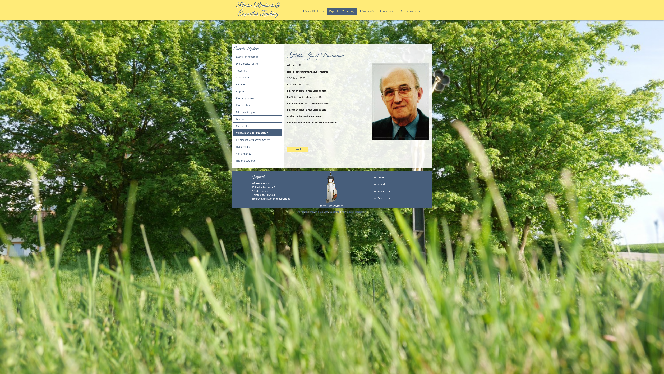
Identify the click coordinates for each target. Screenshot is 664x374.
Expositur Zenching (341, 11)
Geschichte (242, 77)
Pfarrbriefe (367, 11)
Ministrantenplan (246, 112)
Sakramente (387, 11)
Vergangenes (243, 153)
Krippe (240, 91)
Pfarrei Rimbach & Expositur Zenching (257, 10)
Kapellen (241, 84)
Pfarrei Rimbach (313, 11)
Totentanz (242, 70)
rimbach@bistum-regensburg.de (271, 198)
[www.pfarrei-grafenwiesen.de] (331, 202)
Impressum (382, 191)
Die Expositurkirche (247, 63)
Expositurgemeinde (247, 56)
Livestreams (243, 146)
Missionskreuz (244, 126)
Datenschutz (383, 198)
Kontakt (380, 184)
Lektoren (241, 119)
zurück (297, 149)
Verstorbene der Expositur (252, 133)
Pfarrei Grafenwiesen (331, 205)
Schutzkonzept (410, 11)
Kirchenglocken (245, 98)
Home (379, 177)
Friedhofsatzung (245, 160)
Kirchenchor (243, 105)
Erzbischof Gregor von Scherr (253, 139)
